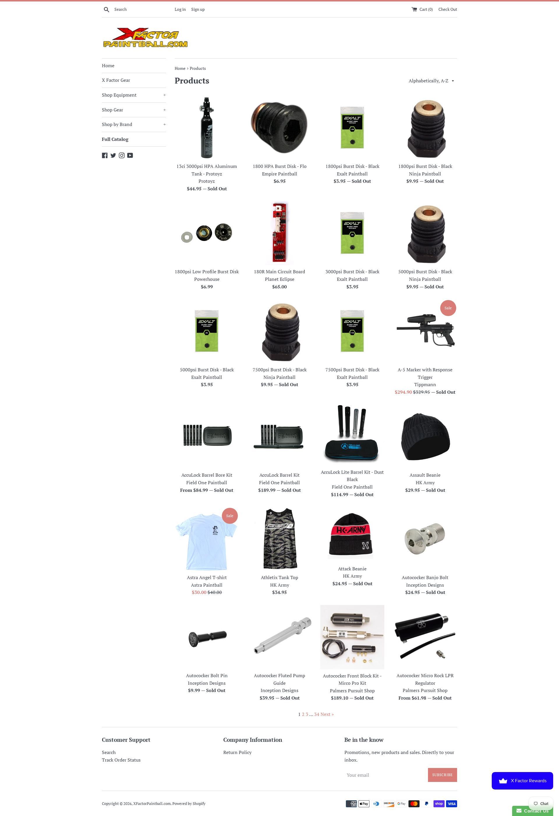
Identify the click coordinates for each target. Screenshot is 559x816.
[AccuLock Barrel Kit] (279, 437)
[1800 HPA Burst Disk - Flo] (279, 128)
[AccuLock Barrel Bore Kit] (207, 437)
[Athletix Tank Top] (279, 539)
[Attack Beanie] (352, 534)
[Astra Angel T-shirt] (207, 539)
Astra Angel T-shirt (207, 577)
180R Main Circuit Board (279, 271)
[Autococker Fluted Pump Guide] (279, 637)
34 (316, 714)
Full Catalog (115, 139)
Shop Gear (134, 110)
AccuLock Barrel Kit (279, 475)
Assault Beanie (425, 475)
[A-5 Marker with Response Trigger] (425, 331)
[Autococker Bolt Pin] (207, 637)
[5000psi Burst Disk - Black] (425, 233)
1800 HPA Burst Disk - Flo (280, 166)
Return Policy (237, 752)
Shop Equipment (134, 95)
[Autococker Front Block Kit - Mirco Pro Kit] (352, 637)
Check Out (447, 9)
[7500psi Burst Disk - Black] (279, 331)
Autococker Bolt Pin (207, 675)
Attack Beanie (352, 568)
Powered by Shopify (189, 803)
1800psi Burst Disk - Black (352, 166)
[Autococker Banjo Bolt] (425, 539)
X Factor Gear (116, 80)
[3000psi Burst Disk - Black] (352, 233)
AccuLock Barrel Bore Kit (206, 475)
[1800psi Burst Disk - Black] (352, 128)
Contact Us (535, 810)
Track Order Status (121, 760)
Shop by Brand (134, 124)
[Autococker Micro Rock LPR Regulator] (425, 637)
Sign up (198, 9)
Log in (180, 9)
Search (109, 752)
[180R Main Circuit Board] (279, 233)
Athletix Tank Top (279, 577)
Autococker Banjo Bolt (425, 577)
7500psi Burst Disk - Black (280, 369)
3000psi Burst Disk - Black (352, 271)
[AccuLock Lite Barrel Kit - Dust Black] (352, 435)
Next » (327, 714)
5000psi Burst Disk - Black (425, 271)
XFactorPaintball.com (152, 803)
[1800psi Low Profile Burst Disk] (207, 233)
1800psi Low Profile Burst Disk (207, 271)
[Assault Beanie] (425, 437)
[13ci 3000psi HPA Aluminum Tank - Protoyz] (207, 128)
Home (108, 65)
